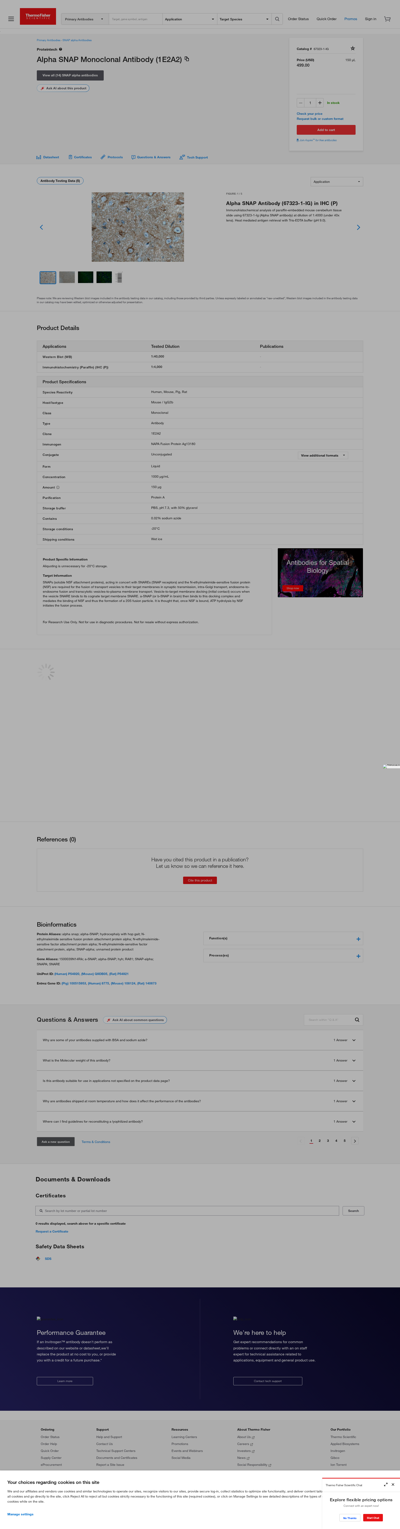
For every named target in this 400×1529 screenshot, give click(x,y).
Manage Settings (20, 1514)
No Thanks (349, 1518)
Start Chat (373, 1518)
